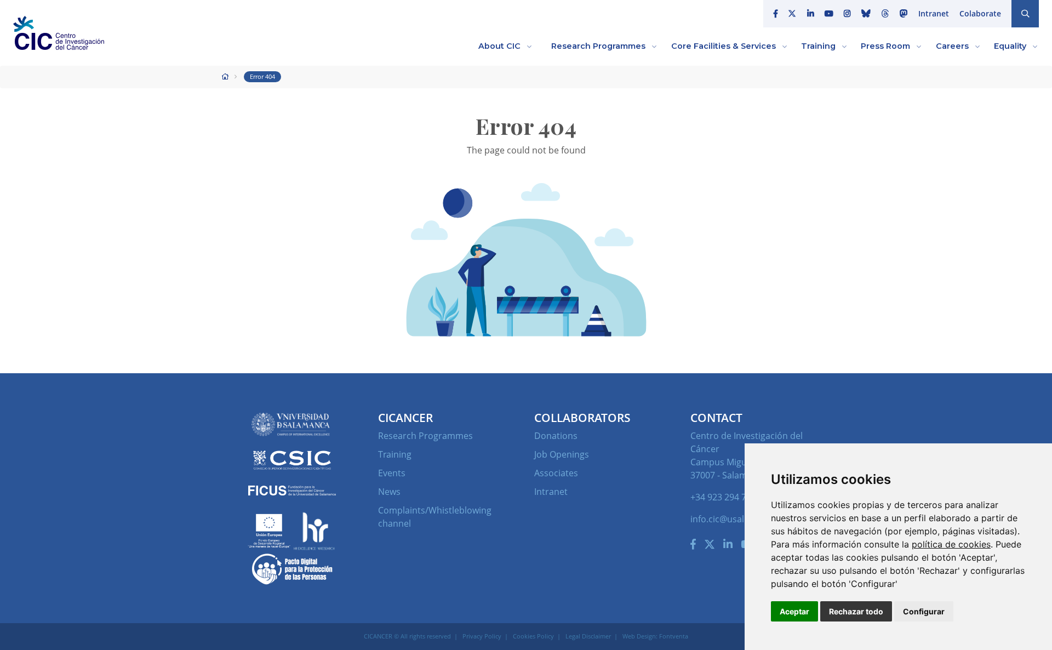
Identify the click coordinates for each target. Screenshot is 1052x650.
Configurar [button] (924, 611)
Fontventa (673, 636)
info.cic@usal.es (723, 519)
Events (391, 473)
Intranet (933, 13)
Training (394, 454)
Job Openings (561, 454)
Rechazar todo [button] (856, 611)
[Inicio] (225, 77)
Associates (556, 473)
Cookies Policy (533, 636)
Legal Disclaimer (588, 636)
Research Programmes (425, 436)
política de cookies (951, 544)
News (389, 492)
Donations (556, 436)
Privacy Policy (481, 636)
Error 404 (262, 76)
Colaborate (980, 13)
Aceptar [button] (794, 611)
